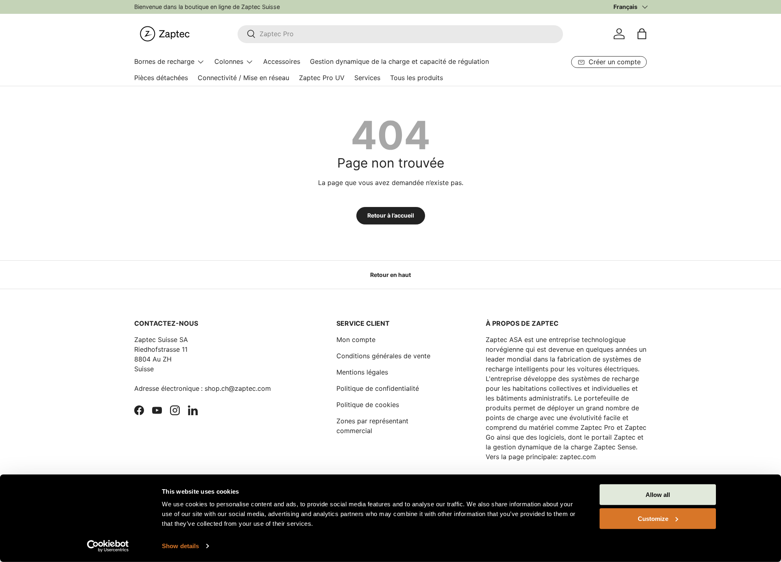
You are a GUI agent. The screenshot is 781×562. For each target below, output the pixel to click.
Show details (180, 545)
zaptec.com (578, 457)
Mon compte (355, 339)
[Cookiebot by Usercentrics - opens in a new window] (108, 546)
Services (367, 78)
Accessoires (281, 61)
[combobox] (400, 34)
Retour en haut (390, 274)
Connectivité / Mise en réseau (243, 78)
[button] (642, 34)
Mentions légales (362, 372)
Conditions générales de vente (383, 356)
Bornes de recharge (164, 61)
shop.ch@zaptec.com (238, 388)
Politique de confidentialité (377, 388)
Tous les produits (416, 78)
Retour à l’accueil (390, 215)
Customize (653, 518)
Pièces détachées (161, 78)
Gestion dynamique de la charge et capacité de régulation (399, 61)
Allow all (658, 494)
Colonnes (228, 61)
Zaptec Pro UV (322, 78)
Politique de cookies (367, 405)
